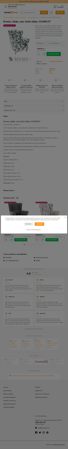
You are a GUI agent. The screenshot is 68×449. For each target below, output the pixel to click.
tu (58, 220)
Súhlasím (39, 224)
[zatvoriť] (65, 217)
